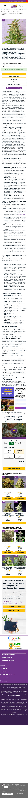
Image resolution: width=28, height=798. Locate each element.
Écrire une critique (14, 610)
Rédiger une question (14, 606)
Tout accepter (7, 793)
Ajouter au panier (14, 468)
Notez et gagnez (5, 45)
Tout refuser (20, 793)
